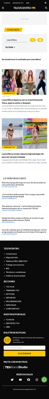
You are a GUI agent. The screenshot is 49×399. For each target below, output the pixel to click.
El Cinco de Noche (9, 187)
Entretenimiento (9, 198)
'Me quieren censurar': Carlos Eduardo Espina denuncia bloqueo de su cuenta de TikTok (21, 207)
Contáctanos (11, 254)
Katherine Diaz (8, 222)
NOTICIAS (10, 294)
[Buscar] (46, 8)
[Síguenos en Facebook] (28, 378)
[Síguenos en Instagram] (37, 378)
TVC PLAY (10, 287)
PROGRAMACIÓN (13, 301)
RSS (7, 268)
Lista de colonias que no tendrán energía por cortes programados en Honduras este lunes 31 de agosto (24, 231)
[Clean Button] (40, 40)
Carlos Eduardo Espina (12, 210)
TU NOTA (7, 3)
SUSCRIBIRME (24, 353)
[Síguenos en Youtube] (20, 378)
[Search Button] (33, 40)
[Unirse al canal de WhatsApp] (44, 380)
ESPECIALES (11, 305)
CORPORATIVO (12, 309)
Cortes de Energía (9, 234)
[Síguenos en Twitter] (12, 378)
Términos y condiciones (16, 272)
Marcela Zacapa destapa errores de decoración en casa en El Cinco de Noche (24, 184)
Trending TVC (9, 93)
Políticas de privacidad (15, 276)
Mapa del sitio (12, 257)
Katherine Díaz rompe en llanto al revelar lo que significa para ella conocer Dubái (23, 219)
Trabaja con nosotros (15, 265)
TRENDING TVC (12, 290)
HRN (27, 3)
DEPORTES (10, 298)
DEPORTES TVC (18, 3)
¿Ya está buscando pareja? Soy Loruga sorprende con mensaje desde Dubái (23, 195)
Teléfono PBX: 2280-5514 (16, 261)
